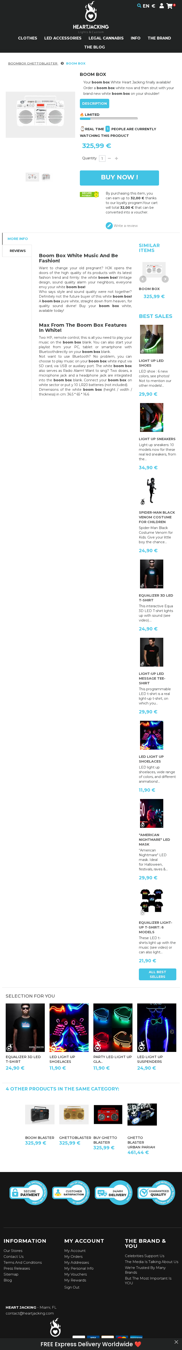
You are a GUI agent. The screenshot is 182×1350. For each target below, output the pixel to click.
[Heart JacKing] (91, 26)
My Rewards (75, 1280)
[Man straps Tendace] (156, 1027)
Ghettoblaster (75, 1138)
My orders (73, 1256)
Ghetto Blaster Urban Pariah (141, 1142)
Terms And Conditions (23, 1262)
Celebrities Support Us (144, 1256)
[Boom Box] (32, 177)
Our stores (13, 1250)
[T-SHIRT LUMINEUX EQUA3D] (25, 1027)
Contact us (13, 1256)
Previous (142, 279)
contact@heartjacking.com (30, 1313)
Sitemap (11, 1274)
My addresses (76, 1262)
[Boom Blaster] (40, 1114)
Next (165, 279)
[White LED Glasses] (112, 1027)
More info (18, 239)
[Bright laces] (69, 1027)
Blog (8, 1280)
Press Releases (17, 1268)
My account (75, 1250)
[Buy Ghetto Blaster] (108, 1114)
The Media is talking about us (151, 1261)
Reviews (18, 251)
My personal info (79, 1268)
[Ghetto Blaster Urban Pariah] (142, 1114)
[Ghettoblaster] (74, 1114)
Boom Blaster (39, 1138)
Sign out (71, 1287)
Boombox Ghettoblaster (33, 63)
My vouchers (75, 1274)
